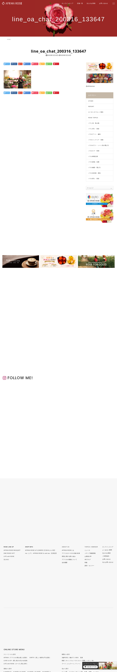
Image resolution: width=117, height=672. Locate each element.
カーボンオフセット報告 (95, 112)
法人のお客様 (91, 3)
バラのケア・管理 (93, 151)
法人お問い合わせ (107, 562)
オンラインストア (67, 3)
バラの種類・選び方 (94, 167)
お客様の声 (88, 556)
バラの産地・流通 (93, 162)
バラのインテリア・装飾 (95, 140)
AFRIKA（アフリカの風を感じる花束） (16, 657)
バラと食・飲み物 (93, 123)
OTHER (90, 101)
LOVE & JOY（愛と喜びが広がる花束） (16, 660)
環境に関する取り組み (69, 556)
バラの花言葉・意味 (94, 173)
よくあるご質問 (107, 550)
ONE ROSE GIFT (9, 553)
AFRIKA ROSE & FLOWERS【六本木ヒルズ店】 (40, 550)
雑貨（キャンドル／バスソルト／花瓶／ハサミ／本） (78, 660)
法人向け (6, 559)
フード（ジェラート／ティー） (71, 663)
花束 (81, 657)
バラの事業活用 (93, 156)
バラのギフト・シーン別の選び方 (98, 145)
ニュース (87, 550)
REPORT (91, 106)
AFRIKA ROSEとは (68, 550)
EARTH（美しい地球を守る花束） (40, 657)
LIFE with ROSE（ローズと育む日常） (16, 663)
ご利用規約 (105, 556)
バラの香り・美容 (93, 178)
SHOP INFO (29, 547)
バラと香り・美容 (93, 128)
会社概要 (64, 562)
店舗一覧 (80, 3)
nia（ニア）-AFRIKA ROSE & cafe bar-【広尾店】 (41, 553)
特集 (86, 562)
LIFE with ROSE (9, 556)
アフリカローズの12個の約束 (71, 553)
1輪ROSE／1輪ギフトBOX (70, 657)
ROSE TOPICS (93, 117)
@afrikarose (90, 86)
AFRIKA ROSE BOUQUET (12, 550)
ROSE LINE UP (9, 547)
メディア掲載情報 (90, 553)
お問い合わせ (103, 3)
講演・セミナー (89, 565)
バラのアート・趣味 (94, 134)
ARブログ (88, 559)
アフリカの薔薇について (69, 559)
